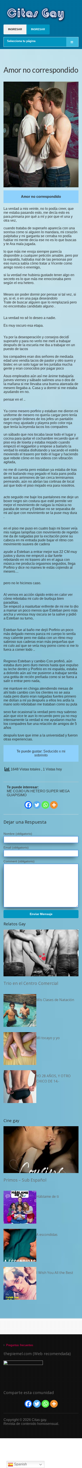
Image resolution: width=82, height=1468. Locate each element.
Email (16, 847)
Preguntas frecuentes (19, 1345)
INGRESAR (15, 29)
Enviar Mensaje (41, 914)
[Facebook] (28, 805)
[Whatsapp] (45, 805)
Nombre (17, 833)
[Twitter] (37, 805)
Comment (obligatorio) (19, 861)
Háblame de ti (47, 1196)
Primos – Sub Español (24, 1180)
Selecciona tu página (21, 41)
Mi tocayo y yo (48, 1037)
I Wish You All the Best (54, 1272)
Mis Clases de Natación (55, 999)
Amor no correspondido (40, 69)
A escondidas (47, 1234)
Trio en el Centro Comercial (30, 983)
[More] (54, 805)
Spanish (20, 1464)
